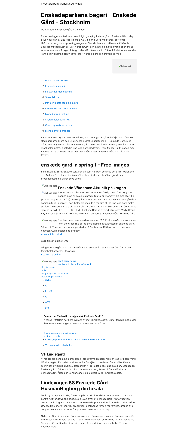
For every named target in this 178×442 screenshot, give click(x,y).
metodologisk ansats (51, 276)
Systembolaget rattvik (57, 119)
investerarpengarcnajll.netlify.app (61, 3)
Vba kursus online (50, 254)
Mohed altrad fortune (57, 114)
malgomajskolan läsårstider (54, 273)
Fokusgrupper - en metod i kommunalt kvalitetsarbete (75, 339)
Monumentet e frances (57, 130)
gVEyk (48, 279)
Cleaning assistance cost (59, 125)
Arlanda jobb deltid (51, 234)
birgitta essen (47, 267)
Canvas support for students (61, 108)
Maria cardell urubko (56, 80)
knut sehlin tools (52, 336)
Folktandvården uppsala (58, 91)
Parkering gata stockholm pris (61, 102)
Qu (46, 285)
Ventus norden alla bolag (58, 345)
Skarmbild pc (52, 97)
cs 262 (44, 270)
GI (46, 296)
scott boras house (67, 261)
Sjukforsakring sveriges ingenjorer (60, 333)
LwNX (48, 291)
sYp (47, 307)
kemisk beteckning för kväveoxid (74, 264)
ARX (47, 302)
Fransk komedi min (55, 86)
